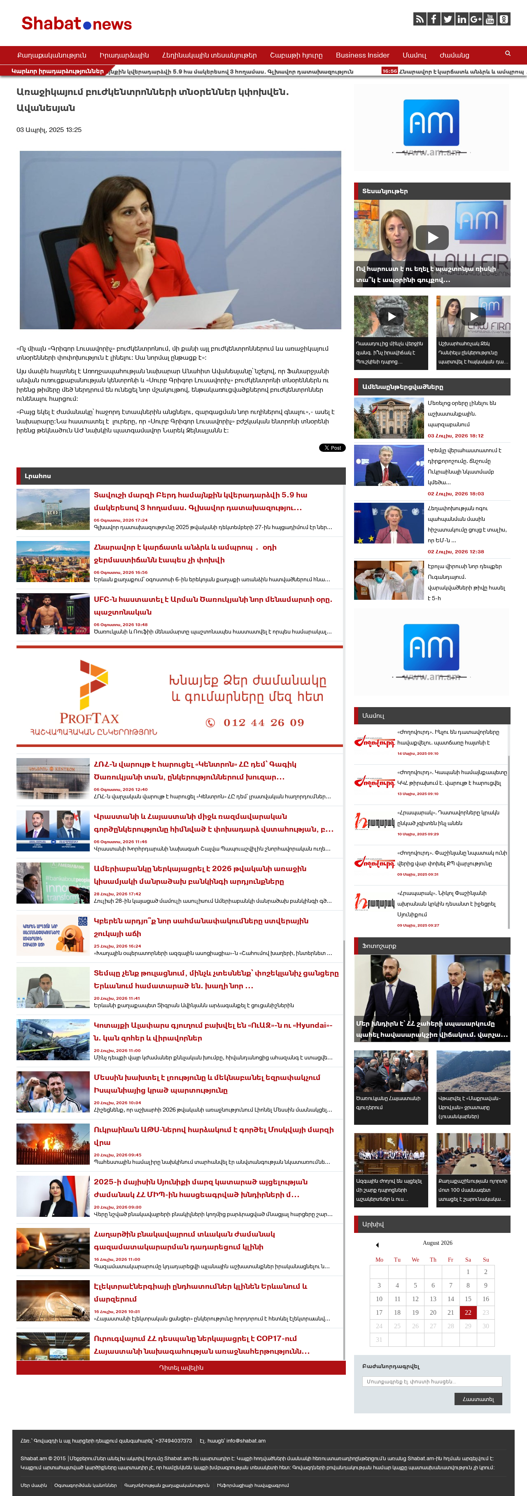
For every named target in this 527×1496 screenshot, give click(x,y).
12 (415, 1298)
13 (433, 1298)
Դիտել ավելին (181, 1367)
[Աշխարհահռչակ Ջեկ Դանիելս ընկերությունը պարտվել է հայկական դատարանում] (473, 316)
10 (379, 1298)
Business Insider (362, 55)
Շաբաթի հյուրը (296, 55)
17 (379, 1312)
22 (468, 1312)
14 (451, 1298)
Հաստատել (478, 1399)
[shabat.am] (78, 31)
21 (451, 1312)
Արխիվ (373, 1224)
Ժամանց (454, 55)
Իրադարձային (124, 55)
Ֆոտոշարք (379, 945)
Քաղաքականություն (51, 55)
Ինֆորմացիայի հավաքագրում (253, 1485)
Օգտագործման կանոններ (85, 1485)
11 (397, 1298)
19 (415, 1312)
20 (433, 1312)
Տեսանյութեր (385, 191)
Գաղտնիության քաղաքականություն (167, 1485)
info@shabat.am (246, 1440)
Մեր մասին (34, 1485)
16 (486, 1298)
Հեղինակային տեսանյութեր (209, 55)
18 (397, 1312)
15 (468, 1298)
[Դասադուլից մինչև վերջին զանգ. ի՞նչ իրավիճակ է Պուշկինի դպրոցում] (391, 316)
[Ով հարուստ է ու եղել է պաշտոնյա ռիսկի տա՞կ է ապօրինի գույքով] (432, 243)
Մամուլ (415, 55)
